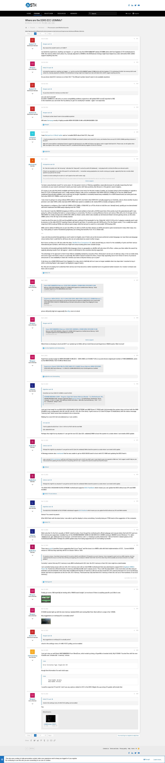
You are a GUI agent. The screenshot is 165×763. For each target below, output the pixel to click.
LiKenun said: (46, 445)
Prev (29, 34)
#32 (137, 474)
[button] (41, 13)
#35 (137, 545)
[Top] (136, 748)
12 (45, 33)
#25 (137, 132)
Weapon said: (46, 44)
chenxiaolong (32, 656)
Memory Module (76, 398)
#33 (137, 501)
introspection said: (48, 164)
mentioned (60, 453)
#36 (137, 589)
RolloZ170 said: (47, 67)
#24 (137, 107)
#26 (137, 159)
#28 (137, 318)
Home (133, 748)
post (51, 548)
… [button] (42, 33)
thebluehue (29, 23)
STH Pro (32, 748)
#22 (137, 62)
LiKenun (32, 389)
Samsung (50, 120)
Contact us (106, 748)
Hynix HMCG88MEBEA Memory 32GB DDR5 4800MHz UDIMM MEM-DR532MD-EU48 (70, 285)
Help (129, 748)
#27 (137, 280)
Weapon (32, 68)
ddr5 (45, 23)
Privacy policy (123, 748)
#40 (137, 693)
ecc (50, 23)
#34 (137, 529)
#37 (137, 608)
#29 (137, 355)
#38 (137, 630)
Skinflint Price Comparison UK (81, 243)
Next (49, 34)
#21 (137, 38)
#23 (137, 83)
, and (54, 348)
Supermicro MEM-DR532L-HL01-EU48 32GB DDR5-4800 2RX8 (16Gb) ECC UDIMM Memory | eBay (74, 299)
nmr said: (45, 423)
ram (53, 23)
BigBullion (32, 446)
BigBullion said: (47, 389)
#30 (137, 384)
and (52, 376)
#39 (137, 650)
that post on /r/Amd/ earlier (53, 135)
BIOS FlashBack (89, 488)
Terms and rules (114, 748)
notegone (32, 137)
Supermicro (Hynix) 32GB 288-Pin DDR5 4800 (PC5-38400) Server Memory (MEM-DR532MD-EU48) (74, 366)
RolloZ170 (32, 44)
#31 (137, 440)
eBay (68, 311)
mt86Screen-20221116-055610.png (55, 724)
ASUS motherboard (56, 459)
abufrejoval (32, 164)
